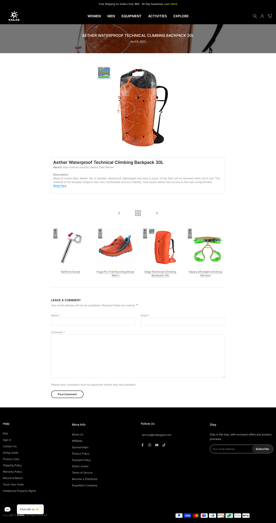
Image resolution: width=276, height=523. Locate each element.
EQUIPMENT (131, 16)
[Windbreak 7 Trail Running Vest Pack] (119, 213)
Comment (58, 332)
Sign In (7, 439)
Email (145, 315)
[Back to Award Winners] (138, 213)
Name (55, 315)
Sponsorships (80, 447)
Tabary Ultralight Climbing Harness (205, 273)
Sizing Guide (10, 452)
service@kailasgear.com (156, 435)
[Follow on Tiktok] (164, 445)
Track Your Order (13, 484)
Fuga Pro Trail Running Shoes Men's (115, 273)
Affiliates (77, 440)
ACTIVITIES (157, 16)
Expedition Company (84, 485)
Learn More (170, 3)
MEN (111, 16)
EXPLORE (181, 16)
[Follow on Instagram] (149, 445)
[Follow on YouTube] (156, 445)
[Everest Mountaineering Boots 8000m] (156, 213)
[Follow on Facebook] (142, 445)
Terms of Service (82, 472)
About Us (77, 434)
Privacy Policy (80, 453)
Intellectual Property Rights (19, 490)
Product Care (11, 459)
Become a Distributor (85, 479)
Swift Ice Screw (71, 271)
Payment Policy (81, 460)
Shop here (59, 185)
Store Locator (80, 466)
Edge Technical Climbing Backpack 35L (160, 273)
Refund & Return (13, 478)
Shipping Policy (12, 465)
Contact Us (10, 446)
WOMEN (94, 16)
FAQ (5, 433)
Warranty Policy (12, 471)
